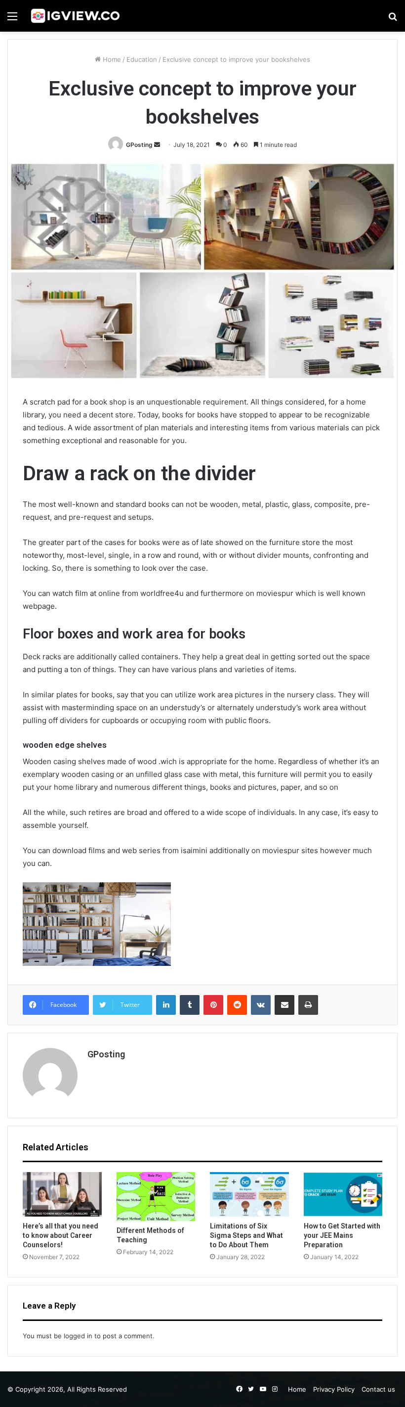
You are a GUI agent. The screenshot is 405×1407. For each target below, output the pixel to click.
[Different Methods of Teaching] (156, 1196)
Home (111, 59)
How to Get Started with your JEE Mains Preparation (342, 1235)
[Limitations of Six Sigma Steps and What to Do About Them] (249, 1194)
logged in (78, 1336)
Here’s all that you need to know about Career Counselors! (60, 1235)
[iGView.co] (75, 16)
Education (141, 59)
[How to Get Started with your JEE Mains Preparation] (343, 1194)
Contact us (378, 1389)
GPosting (139, 144)
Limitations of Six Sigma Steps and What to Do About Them (246, 1235)
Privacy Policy (334, 1389)
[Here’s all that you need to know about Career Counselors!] (62, 1194)
